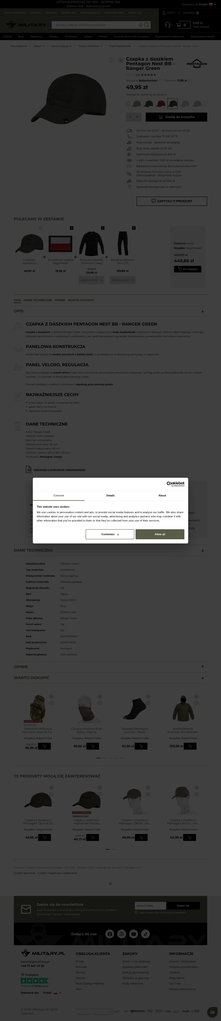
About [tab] (162, 495)
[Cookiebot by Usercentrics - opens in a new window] (169, 484)
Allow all (160, 534)
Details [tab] (110, 495)
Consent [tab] (59, 495)
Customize (108, 534)
